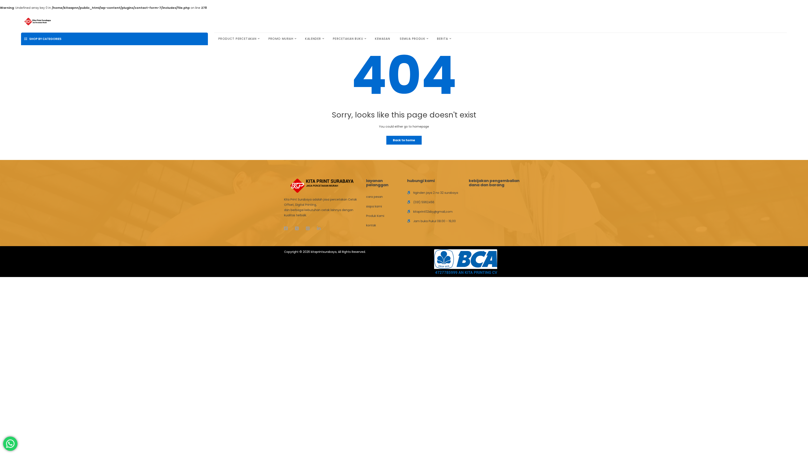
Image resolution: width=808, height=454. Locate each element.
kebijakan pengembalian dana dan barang (494, 182)
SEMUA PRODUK (412, 39)
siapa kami (374, 206)
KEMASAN (382, 39)
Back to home (404, 140)
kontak (371, 225)
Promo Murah (280, 39)
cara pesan (374, 197)
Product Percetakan (237, 39)
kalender (313, 39)
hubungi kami (421, 180)
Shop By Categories (45, 39)
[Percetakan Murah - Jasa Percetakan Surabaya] (37, 21)
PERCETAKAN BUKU (348, 39)
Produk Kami (375, 216)
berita (442, 39)
